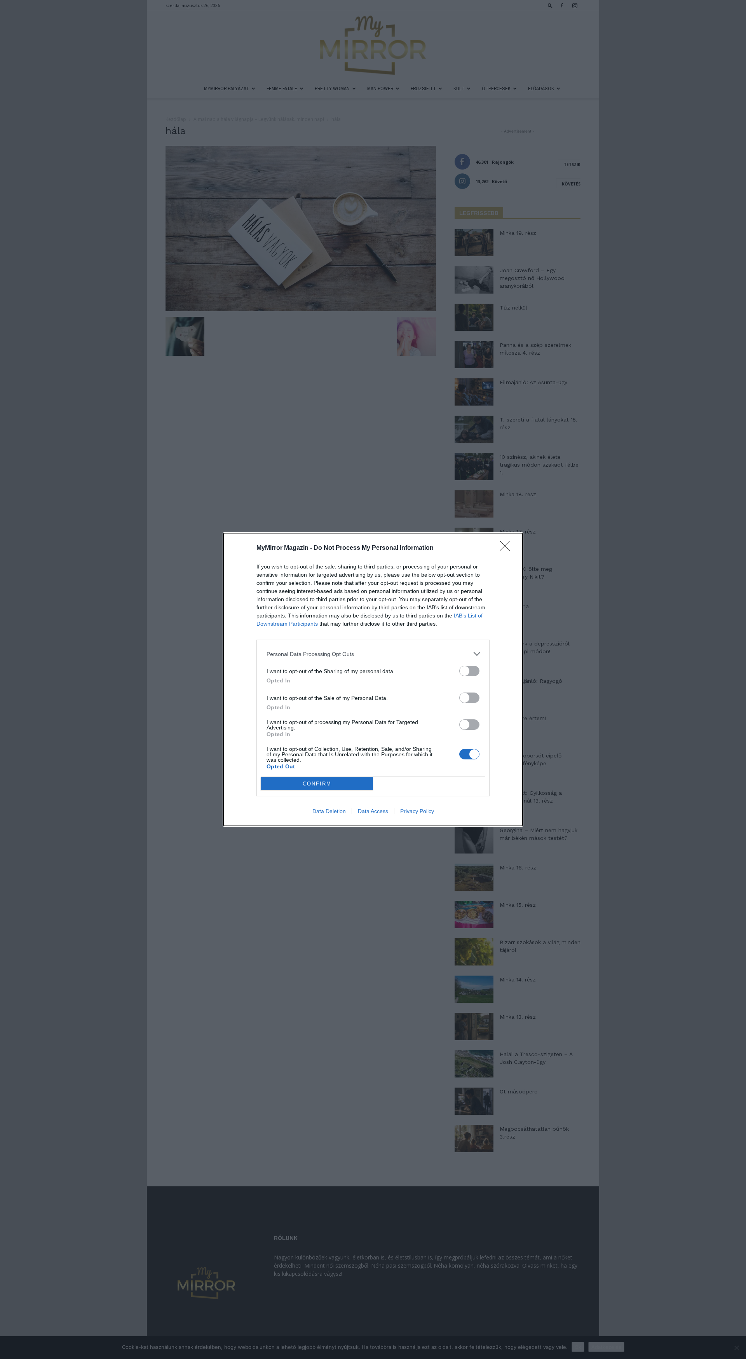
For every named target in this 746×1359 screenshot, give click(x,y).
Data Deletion (329, 811)
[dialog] (373, 679)
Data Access (373, 811)
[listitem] (373, 654)
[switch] (469, 671)
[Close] (507, 548)
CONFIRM (317, 784)
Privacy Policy (417, 811)
